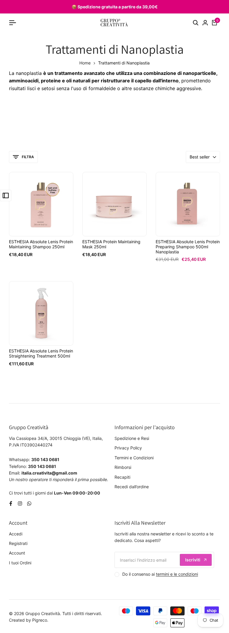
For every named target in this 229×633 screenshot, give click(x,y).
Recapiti (122, 477)
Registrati (18, 543)
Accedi (15, 533)
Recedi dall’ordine (131, 486)
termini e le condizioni (177, 574)
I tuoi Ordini (20, 562)
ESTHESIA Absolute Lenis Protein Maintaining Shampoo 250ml (41, 244)
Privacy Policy (128, 447)
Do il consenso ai (160, 574)
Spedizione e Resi (131, 438)
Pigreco (39, 620)
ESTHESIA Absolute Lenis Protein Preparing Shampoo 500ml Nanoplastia (188, 246)
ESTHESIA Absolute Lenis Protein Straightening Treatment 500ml (41, 353)
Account (17, 552)
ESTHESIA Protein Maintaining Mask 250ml (111, 244)
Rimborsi (122, 467)
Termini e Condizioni (134, 457)
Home (85, 62)
